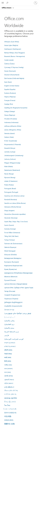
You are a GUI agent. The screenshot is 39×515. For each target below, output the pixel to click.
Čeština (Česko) (9, 64)
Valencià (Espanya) (10, 247)
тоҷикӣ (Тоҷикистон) (12, 295)
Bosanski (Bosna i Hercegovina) (14, 56)
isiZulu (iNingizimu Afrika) (12, 130)
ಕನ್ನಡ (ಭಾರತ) (10, 394)
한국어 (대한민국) (10, 413)
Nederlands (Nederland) (12, 170)
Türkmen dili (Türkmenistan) (13, 243)
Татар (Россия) (9, 291)
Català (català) (9, 60)
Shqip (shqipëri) (9, 210)
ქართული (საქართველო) (13, 302)
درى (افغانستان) (9, 324)
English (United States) (11, 86)
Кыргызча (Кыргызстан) (13, 265)
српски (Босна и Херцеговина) (15, 284)
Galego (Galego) (9, 111)
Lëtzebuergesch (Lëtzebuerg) (13, 155)
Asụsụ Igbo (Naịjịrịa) (11, 45)
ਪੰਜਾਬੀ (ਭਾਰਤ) (8, 376)
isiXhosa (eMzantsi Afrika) (12, 126)
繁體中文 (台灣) (9, 424)
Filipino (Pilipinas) (10, 97)
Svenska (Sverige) (10, 229)
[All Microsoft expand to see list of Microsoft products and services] (2, 3)
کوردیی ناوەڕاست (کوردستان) (14, 339)
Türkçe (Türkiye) (9, 240)
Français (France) (9, 100)
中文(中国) (7, 416)
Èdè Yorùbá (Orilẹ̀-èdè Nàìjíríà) (14, 78)
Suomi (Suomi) (9, 225)
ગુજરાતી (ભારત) (9, 379)
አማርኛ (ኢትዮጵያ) (9, 346)
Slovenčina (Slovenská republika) (15, 214)
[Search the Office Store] (7, 3)
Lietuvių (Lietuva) (10, 159)
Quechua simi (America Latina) (14, 196)
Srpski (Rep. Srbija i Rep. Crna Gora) (16, 221)
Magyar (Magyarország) (12, 163)
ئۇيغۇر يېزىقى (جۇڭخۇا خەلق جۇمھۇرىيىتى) (17, 313)
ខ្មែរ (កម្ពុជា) (10, 409)
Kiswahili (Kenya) (9, 148)
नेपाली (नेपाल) (8, 354)
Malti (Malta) (8, 166)
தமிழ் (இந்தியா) (9, 387)
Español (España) (9, 89)
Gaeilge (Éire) (8, 104)
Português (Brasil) (10, 188)
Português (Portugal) (11, 192)
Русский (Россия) (10, 280)
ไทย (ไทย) (7, 405)
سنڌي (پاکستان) (9, 328)
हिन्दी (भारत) (7, 361)
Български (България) (11, 262)
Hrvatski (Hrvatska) (10, 119)
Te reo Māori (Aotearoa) (12, 232)
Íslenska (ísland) (9, 133)
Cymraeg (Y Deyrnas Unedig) (14, 67)
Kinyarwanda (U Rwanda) (12, 144)
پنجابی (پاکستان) (9, 320)
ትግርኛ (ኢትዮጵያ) (9, 342)
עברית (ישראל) (9, 309)
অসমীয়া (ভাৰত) (8, 365)
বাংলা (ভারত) (7, 372)
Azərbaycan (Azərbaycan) (12, 49)
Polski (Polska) (9, 185)
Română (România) (10, 199)
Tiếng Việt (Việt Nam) (11, 236)
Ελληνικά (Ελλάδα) (10, 254)
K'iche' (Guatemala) (10, 141)
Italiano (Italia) (9, 137)
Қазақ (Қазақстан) (10, 269)
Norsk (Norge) (9, 174)
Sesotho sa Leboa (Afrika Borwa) (15, 203)
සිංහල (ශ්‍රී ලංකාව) (10, 401)
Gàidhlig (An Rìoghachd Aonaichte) (15, 108)
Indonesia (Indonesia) (11, 122)
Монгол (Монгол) (10, 276)
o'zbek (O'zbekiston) (10, 181)
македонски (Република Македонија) (18, 273)
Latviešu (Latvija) (9, 152)
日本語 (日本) (8, 420)
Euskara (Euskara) (10, 93)
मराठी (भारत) (7, 357)
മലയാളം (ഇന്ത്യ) (10, 398)
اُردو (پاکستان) (9, 317)
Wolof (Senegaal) (9, 251)
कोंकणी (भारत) (8, 350)
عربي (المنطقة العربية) (11, 331)
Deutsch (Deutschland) (11, 75)
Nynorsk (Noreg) (9, 177)
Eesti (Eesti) (8, 82)
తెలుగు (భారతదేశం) (11, 390)
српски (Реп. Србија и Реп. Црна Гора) (18, 287)
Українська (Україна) (11, 298)
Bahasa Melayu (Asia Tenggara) (14, 53)
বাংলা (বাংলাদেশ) (8, 368)
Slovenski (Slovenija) (10, 218)
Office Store (7, 8)
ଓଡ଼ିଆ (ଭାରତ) (8, 383)
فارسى (6, 335)
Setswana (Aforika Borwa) (12, 207)
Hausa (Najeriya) (9, 115)
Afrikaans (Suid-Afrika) (11, 41)
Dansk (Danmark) (10, 71)
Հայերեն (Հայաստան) (13, 306)
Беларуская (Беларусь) (12, 258)
